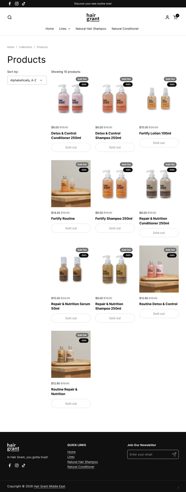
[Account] (167, 17)
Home (71, 452)
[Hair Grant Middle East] (93, 17)
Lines (70, 457)
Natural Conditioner (80, 466)
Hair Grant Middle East (49, 486)
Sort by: (12, 71)
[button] (9, 17)
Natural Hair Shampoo (82, 462)
